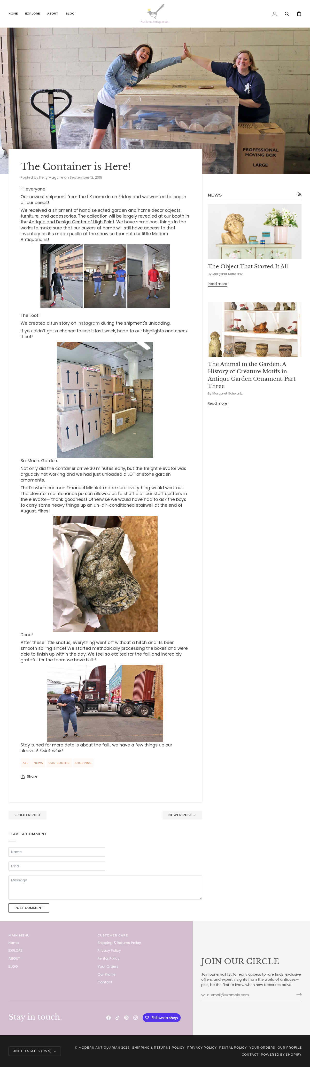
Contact (105, 982)
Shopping (83, 763)
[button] (33, 13)
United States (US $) (32, 1051)
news (38, 763)
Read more (217, 283)
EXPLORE (15, 950)
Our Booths (59, 763)
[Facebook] (108, 1018)
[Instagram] (135, 1018)
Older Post (27, 815)
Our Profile (107, 974)
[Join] (298, 994)
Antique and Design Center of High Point (71, 222)
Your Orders (108, 966)
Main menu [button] (19, 935)
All (25, 763)
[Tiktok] (117, 1018)
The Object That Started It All (248, 266)
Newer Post (182, 815)
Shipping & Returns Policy (119, 942)
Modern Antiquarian (99, 1047)
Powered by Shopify (281, 1054)
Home (13, 942)
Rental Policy (108, 958)
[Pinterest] (126, 1018)
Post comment (29, 908)
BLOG (13, 966)
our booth (174, 216)
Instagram (89, 323)
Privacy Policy (109, 950)
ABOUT (14, 958)
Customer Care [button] (113, 935)
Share (32, 776)
